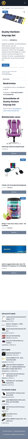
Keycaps (7, 8)
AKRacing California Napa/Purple (13, 147)
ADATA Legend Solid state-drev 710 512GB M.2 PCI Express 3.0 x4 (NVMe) (14, 265)
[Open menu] (24, 3)
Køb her (5, 65)
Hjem (3, 8)
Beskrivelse (6, 79)
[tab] (14, 79)
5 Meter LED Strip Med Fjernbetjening (14, 185)
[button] (24, 12)
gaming (6, 74)
